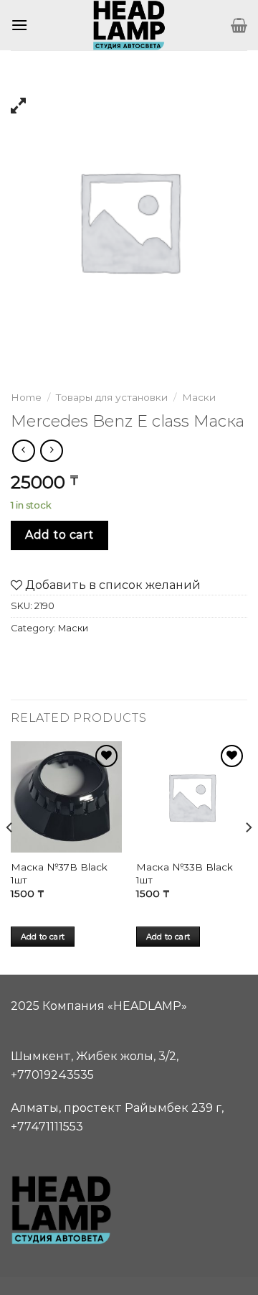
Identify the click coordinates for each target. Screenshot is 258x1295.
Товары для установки (112, 397)
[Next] (248, 856)
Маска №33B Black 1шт (184, 873)
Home (26, 397)
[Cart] (239, 25)
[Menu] (19, 24)
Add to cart (59, 535)
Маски (199, 397)
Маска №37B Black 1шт (59, 873)
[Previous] (10, 856)
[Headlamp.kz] (129, 25)
